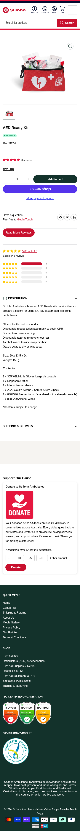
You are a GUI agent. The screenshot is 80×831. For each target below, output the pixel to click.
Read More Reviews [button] (19, 232)
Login (54, 12)
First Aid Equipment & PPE (19, 675)
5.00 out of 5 (29, 251)
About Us (34, 12)
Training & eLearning (15, 685)
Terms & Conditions (15, 637)
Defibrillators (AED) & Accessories (24, 660)
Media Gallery (11, 622)
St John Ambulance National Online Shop (35, 809)
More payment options (40, 198)
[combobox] (40, 23)
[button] (11, 159)
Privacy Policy (11, 627)
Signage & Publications (17, 680)
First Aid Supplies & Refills (19, 665)
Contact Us (45, 12)
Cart (63, 12)
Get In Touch (25, 219)
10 (19, 558)
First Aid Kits (10, 656)
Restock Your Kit (13, 670)
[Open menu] (72, 10)
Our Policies (10, 632)
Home (6, 602)
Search (69, 22)
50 (40, 558)
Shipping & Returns (14, 612)
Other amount (58, 558)
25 (30, 558)
